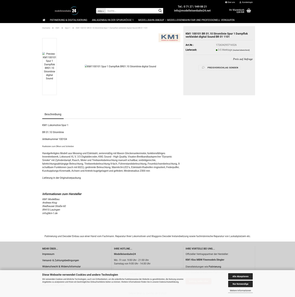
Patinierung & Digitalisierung (68, 20)
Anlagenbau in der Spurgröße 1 (113, 20)
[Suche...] (160, 11)
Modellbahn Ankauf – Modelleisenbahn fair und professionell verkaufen (186, 20)
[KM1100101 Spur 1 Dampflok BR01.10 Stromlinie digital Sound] (120, 66)
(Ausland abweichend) (241, 50)
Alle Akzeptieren (240, 276)
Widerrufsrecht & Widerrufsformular (61, 266)
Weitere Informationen (240, 290)
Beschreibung (53, 114)
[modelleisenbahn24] (66, 11)
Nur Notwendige (240, 284)
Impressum (48, 254)
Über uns (231, 2)
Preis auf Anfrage (243, 59)
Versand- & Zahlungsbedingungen (60, 260)
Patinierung (215, 266)
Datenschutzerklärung (169, 282)
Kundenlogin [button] (247, 2)
